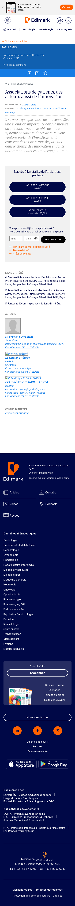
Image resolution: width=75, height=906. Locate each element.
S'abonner (37, 673)
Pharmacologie (12, 599)
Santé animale (11, 628)
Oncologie (29, 29)
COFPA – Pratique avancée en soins (24, 813)
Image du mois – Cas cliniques (20, 798)
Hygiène (8, 643)
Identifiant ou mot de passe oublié (31, 246)
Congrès (50, 492)
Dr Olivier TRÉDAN (17, 358)
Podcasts (51, 504)
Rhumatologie (11, 624)
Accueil (11, 29)
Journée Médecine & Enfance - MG (23, 820)
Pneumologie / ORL (14, 604)
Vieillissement (11, 638)
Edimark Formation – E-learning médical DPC (28, 801)
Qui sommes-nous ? (37, 741)
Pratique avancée (13, 609)
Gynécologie (10, 554)
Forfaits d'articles (54, 694)
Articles (14, 492)
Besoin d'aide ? (21, 250)
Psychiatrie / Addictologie (18, 614)
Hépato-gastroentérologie (18, 564)
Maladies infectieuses (15, 569)
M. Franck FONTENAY (19, 337)
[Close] (3, 7)
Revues (14, 515)
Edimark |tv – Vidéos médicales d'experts (27, 794)
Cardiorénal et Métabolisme (19, 545)
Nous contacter (37, 717)
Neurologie (9, 584)
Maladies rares (11, 574)
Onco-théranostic (17, 413)
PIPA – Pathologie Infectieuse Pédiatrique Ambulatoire (34, 827)
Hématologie (46, 29)
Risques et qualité (13, 648)
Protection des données (49, 889)
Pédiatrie (8, 619)
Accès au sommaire (16, 64)
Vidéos (14, 504)
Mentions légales (22, 889)
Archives (37, 746)
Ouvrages (54, 689)
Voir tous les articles (16, 41)
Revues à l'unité (54, 685)
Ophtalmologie (11, 594)
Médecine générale (14, 579)
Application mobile (38, 751)
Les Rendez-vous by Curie (18, 830)
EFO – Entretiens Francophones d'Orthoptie (28, 816)
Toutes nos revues (54, 699)
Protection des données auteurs (31, 895)
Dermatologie (11, 549)
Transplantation (12, 633)
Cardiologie (10, 540)
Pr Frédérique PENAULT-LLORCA (26, 382)
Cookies (57, 895)
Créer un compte (22, 253)
